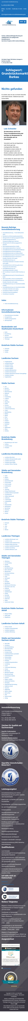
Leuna (6, 665)
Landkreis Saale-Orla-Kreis (11, 544)
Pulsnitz (7, 420)
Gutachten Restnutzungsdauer (10, 292)
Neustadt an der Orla (10, 586)
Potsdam (7, 447)
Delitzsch (7, 393)
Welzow (6, 511)
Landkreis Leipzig (9, 366)
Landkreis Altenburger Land (11, 539)
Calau (6, 475)
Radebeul (7, 424)
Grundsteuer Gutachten (8, 294)
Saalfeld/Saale (8, 591)
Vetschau (7, 509)
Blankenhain (8, 571)
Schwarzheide (8, 504)
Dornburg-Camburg (9, 573)
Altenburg (7, 561)
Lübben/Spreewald (9, 496)
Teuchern (7, 687)
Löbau (6, 410)
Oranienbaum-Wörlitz (10, 676)
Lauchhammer (8, 494)
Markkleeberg (8, 412)
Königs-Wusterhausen (10, 491)
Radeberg (7, 422)
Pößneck (7, 588)
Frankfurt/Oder (8, 446)
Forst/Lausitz (8, 484)
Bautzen (7, 388)
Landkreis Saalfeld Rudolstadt (12, 546)
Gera (6, 524)
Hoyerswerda (8, 407)
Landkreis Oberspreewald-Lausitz (13, 459)
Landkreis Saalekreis (10, 630)
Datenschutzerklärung (8, 884)
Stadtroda (7, 598)
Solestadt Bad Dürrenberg (11, 684)
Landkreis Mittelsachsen (10, 370)
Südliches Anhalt (9, 686)
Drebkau (7, 479)
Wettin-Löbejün (8, 691)
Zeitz (6, 694)
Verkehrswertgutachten (10, 318)
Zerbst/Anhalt (8, 696)
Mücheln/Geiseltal (9, 672)
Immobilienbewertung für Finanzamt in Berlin (13, 255)
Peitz (6, 503)
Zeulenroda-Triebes (9, 602)
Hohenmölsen (8, 657)
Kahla (6, 580)
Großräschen (8, 486)
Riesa (6, 425)
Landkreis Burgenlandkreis (11, 662)
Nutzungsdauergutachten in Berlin (11, 246)
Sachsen (7, 335)
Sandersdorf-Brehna (9, 681)
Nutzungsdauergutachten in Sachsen (12, 248)
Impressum (5, 881)
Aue (6, 386)
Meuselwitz (7, 583)
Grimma (7, 405)
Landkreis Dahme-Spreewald (11, 492)
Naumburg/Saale (9, 674)
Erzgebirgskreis (8, 361)
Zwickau (7, 430)
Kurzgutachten (8, 317)
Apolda (6, 564)
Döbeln (6, 395)
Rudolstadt (7, 590)
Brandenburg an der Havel (11, 442)
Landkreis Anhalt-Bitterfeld (11, 628)
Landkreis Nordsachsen (10, 371)
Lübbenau (7, 498)
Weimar (6, 529)
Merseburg (7, 670)
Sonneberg (7, 597)
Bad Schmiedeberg (9, 647)
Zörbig (6, 698)
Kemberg (7, 660)
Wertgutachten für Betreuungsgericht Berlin (13, 237)
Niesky (6, 415)
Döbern (6, 477)
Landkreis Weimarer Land (11, 549)
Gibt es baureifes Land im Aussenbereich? (13, 278)
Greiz (6, 576)
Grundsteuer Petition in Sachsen (10, 290)
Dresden (7, 350)
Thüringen (7, 339)
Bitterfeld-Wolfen (9, 648)
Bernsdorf (7, 390)
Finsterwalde (8, 482)
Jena (6, 526)
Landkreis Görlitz (9, 365)
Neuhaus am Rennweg (10, 585)
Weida (6, 600)
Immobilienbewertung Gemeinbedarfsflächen (13, 249)
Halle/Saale (7, 615)
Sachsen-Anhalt (8, 337)
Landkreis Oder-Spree (10, 460)
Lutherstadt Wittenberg (10, 667)
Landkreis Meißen (9, 368)
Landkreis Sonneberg (10, 547)
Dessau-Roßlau (8, 613)
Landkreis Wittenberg (10, 632)
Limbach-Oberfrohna (10, 408)
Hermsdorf (7, 578)
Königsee (7, 581)
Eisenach (7, 522)
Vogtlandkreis (8, 377)
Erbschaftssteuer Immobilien (12, 315)
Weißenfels (7, 689)
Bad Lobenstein (8, 569)
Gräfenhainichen (9, 655)
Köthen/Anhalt (8, 626)
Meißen (6, 413)
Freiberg (7, 398)
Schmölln (7, 595)
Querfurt (7, 677)
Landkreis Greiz (8, 541)
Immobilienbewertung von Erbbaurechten (13, 253)
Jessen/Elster (8, 658)
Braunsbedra (8, 650)
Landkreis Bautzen (9, 363)
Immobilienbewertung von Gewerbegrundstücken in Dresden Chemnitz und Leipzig (13, 261)
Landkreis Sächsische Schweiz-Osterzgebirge (15, 373)
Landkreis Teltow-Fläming (11, 464)
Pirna (6, 417)
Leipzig (6, 352)
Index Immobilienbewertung (11, 303)
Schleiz (6, 593)
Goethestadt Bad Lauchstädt (12, 653)
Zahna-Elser (7, 693)
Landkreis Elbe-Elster (10, 457)
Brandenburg (8, 333)
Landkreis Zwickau (9, 375)
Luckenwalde (8, 499)
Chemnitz (7, 348)
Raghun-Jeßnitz (8, 679)
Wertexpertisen (8, 320)
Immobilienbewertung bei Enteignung (12, 251)
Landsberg (7, 664)
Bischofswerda (8, 391)
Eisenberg (7, 574)
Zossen (6, 513)
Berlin (6, 332)
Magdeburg (7, 617)
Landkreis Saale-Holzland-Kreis (12, 542)
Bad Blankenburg (9, 568)
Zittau (6, 429)
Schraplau (7, 682)
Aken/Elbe (7, 643)
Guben (6, 487)
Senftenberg (8, 506)
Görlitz (6, 403)
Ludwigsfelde (8, 501)
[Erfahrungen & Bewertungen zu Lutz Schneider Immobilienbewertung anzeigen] (11, 954)
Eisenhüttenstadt (9, 480)
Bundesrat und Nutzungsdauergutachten (13, 236)
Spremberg (7, 508)
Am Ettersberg (8, 563)
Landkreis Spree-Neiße (10, 462)
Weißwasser (7, 427)
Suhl (6, 528)
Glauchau (7, 402)
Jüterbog (7, 489)
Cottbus (7, 444)
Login (15, 1003)
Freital (6, 400)
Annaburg (7, 645)
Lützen (6, 669)
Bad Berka (7, 566)
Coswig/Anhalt (8, 652)
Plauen (6, 419)
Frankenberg (8, 396)
